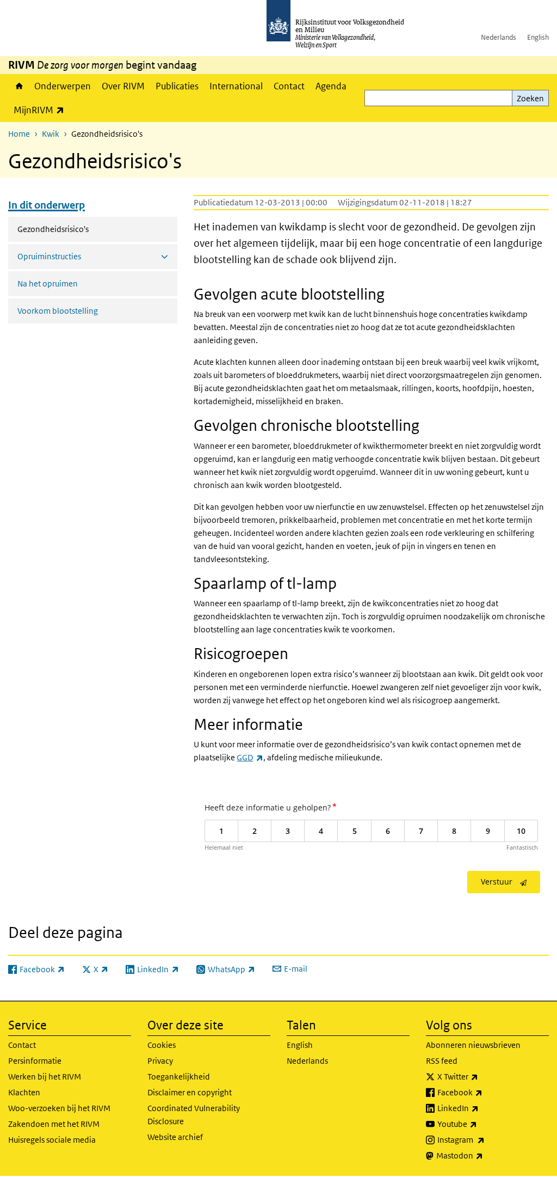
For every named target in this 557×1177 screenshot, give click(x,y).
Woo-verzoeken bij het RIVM (59, 1108)
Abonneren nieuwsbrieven (473, 1045)
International (236, 86)
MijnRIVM (42, 109)
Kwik (50, 134)
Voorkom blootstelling (57, 311)
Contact (289, 86)
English (538, 37)
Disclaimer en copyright (189, 1092)
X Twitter (481, 1076)
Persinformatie (34, 1061)
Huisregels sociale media (52, 1140)
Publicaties (177, 86)
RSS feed (441, 1061)
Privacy (160, 1061)
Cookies (161, 1045)
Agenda (330, 86)
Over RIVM (123, 86)
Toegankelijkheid (178, 1076)
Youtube (481, 1123)
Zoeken (530, 98)
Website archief (175, 1137)
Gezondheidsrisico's (81, 228)
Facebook (483, 1092)
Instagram (485, 1139)
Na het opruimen (47, 283)
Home (18, 86)
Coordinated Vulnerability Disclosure (193, 1114)
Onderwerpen (62, 86)
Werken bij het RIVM (44, 1076)
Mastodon (483, 1155)
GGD (250, 757)
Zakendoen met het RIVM (54, 1124)
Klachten (24, 1092)
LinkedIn (482, 1107)
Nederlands (498, 37)
